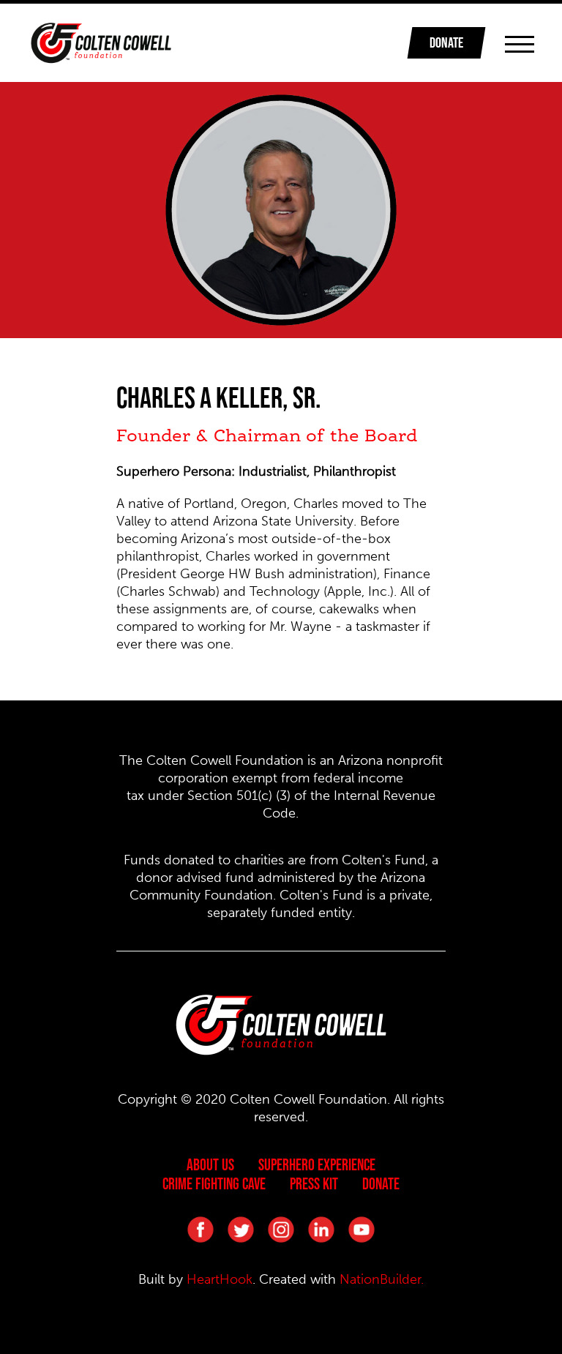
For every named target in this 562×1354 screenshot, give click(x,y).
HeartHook (219, 1279)
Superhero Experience (316, 1164)
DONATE (446, 42)
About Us (210, 1164)
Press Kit (314, 1183)
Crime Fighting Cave (214, 1183)
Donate (381, 1183)
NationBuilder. (382, 1279)
